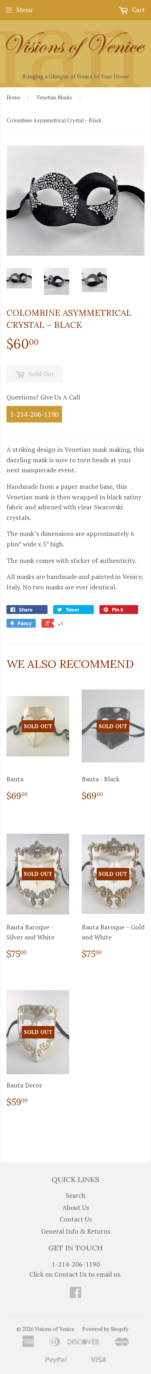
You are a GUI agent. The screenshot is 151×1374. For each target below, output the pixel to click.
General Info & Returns (75, 1231)
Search (75, 1195)
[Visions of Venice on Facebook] (76, 1294)
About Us (75, 1207)
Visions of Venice (54, 1329)
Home (13, 97)
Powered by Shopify (105, 1329)
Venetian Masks (54, 97)
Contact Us (76, 1219)
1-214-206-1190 (34, 414)
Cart (137, 9)
